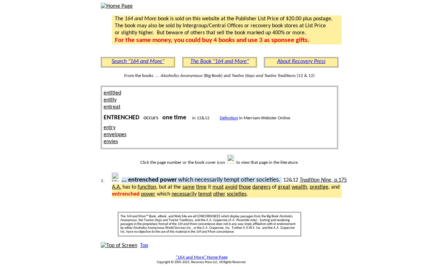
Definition (229, 118)
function (147, 187)
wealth (299, 187)
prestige (319, 187)
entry (109, 128)
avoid (231, 187)
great (284, 187)
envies (111, 142)
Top (144, 245)
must (218, 187)
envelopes (115, 135)
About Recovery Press (301, 61)
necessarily (184, 194)
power (148, 194)
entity (110, 100)
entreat (112, 107)
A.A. (116, 187)
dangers (261, 187)
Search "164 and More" (138, 61)
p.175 (323, 180)
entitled (112, 93)
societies (236, 194)
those (245, 187)
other (219, 194)
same (188, 187)
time (201, 187)
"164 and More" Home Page (201, 257)
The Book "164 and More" (219, 61)
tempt (205, 194)
